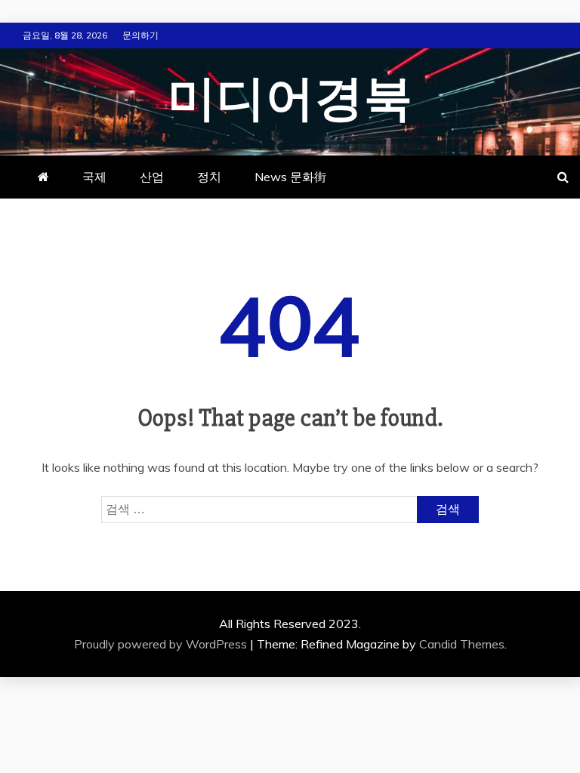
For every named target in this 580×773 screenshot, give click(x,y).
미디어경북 (290, 99)
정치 (209, 176)
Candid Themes (461, 643)
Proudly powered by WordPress (162, 643)
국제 (94, 176)
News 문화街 (290, 176)
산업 (152, 176)
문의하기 (140, 35)
